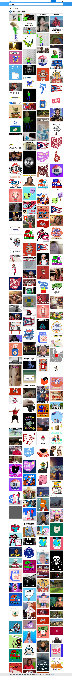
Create (53, 1)
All (10, 11)
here (53, 674)
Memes (23, 11)
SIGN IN (59, 1)
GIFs (14, 11)
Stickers (18, 11)
